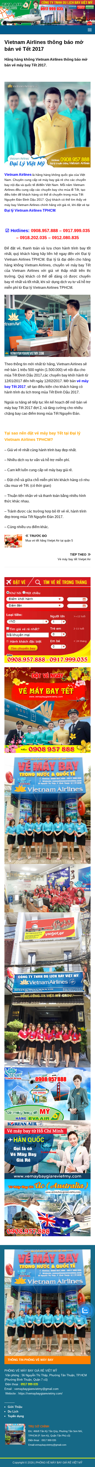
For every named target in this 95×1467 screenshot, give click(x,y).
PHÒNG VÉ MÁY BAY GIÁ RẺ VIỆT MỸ (59, 1462)
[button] (89, 29)
